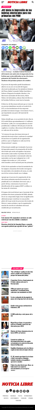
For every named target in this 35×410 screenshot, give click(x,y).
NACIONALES (13, 396)
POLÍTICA (20, 396)
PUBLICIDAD (18, 400)
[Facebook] (3, 47)
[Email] (17, 47)
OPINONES (30, 398)
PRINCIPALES (5, 396)
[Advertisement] (17, 249)
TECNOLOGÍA (23, 398)
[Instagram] (13, 47)
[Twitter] (6, 47)
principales (16, 212)
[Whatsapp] (10, 47)
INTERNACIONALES (28, 396)
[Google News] (20, 47)
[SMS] (24, 47)
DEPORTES (6, 398)
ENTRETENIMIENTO (15, 398)
